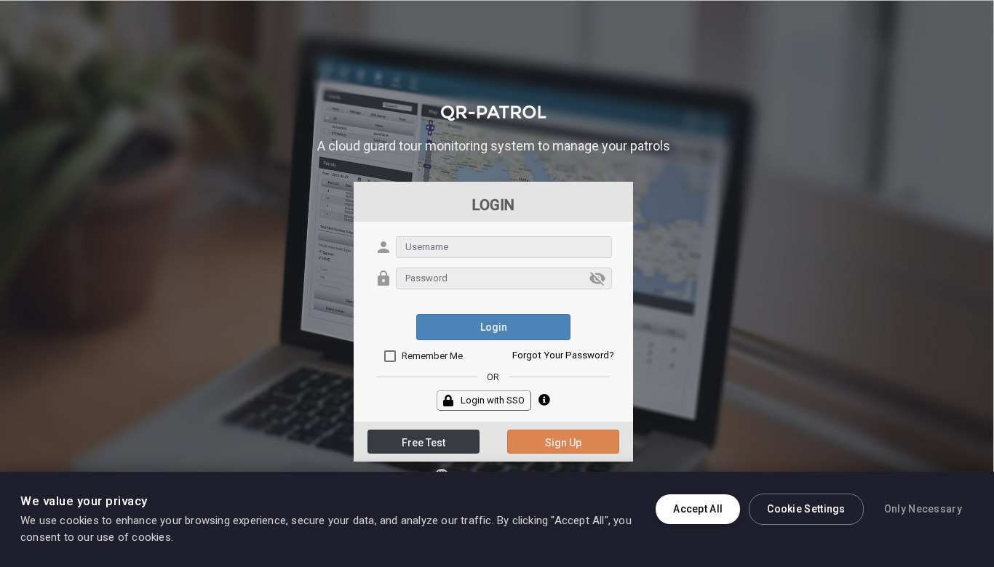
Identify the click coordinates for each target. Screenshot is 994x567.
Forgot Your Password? (563, 355)
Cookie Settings (806, 509)
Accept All (698, 509)
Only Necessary (923, 509)
